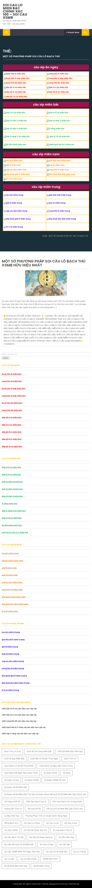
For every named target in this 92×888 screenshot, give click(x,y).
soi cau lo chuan (32, 823)
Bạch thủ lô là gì (12, 751)
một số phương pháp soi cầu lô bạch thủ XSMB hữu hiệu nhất (44, 263)
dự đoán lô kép (11, 780)
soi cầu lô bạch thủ (62, 331)
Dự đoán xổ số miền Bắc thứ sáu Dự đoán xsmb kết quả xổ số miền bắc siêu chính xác (45, 794)
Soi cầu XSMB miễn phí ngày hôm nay (22, 852)
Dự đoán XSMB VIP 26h (55, 780)
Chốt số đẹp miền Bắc (14, 758)
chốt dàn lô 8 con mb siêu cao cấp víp (19, 708)
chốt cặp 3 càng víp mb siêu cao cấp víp (20, 733)
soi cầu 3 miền (11, 830)
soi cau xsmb (70, 823)
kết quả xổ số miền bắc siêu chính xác (64, 809)
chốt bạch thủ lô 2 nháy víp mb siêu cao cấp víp (24, 727)
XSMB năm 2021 (50, 859)
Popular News (73, 32)
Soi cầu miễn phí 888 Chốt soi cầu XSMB (28, 337)
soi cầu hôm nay (66, 837)
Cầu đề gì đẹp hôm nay (28, 316)
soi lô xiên (9, 859)
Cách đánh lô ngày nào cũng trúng (56, 766)
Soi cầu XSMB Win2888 (68, 340)
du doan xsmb (50, 773)
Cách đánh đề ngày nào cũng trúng (21, 773)
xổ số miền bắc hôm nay (16, 866)
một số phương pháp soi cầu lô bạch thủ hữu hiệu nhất (43, 322)
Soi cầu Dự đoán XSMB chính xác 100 (32, 331)
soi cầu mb (64, 844)
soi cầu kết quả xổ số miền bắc (19, 844)
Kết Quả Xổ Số (34, 809)
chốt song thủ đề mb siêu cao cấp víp (19, 721)
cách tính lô (70, 758)
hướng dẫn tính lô (13, 809)
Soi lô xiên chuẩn (28, 859)
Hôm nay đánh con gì (36, 801)
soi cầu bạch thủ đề (13, 837)
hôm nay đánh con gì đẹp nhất (67, 801)
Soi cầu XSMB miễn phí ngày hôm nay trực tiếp (32, 340)
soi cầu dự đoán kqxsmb (41, 837)
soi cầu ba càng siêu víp (35, 830)
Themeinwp (73, 884)
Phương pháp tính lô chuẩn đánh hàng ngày (46, 816)
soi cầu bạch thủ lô (62, 830)
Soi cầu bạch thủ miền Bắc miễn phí (41, 328)
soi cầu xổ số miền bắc (57, 852)
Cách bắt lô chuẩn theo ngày (44, 758)
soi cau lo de (52, 823)
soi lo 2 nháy (80, 852)
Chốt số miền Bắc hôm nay (70, 751)
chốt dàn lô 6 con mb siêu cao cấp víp (19, 715)
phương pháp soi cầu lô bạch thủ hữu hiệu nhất (51, 325)
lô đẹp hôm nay (12, 816)
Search (5, 358)
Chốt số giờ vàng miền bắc (39, 751)
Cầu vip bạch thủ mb (64, 316)
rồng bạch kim (11, 823)
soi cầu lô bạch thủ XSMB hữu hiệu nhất (40, 334)
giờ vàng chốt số (12, 801)
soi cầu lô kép (46, 844)
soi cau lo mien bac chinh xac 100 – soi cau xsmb (15, 11)
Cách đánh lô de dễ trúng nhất (18, 766)
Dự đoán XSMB (31, 780)
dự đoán (67, 773)
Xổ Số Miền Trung (41, 866)
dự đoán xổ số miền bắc (15, 787)
